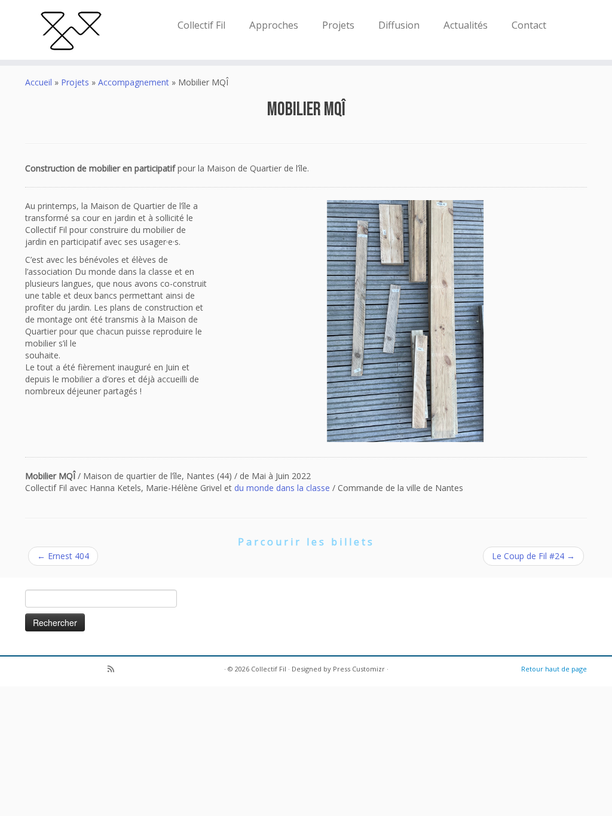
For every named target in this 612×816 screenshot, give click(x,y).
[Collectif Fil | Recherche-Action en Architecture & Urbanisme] (71, 30)
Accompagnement (133, 82)
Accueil (38, 82)
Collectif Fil (201, 25)
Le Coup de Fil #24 (533, 556)
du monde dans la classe (282, 487)
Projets (338, 25)
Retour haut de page (554, 668)
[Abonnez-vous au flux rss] (114, 670)
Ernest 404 (63, 556)
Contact (529, 25)
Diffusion (399, 25)
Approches (273, 25)
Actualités (465, 25)
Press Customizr (359, 668)
